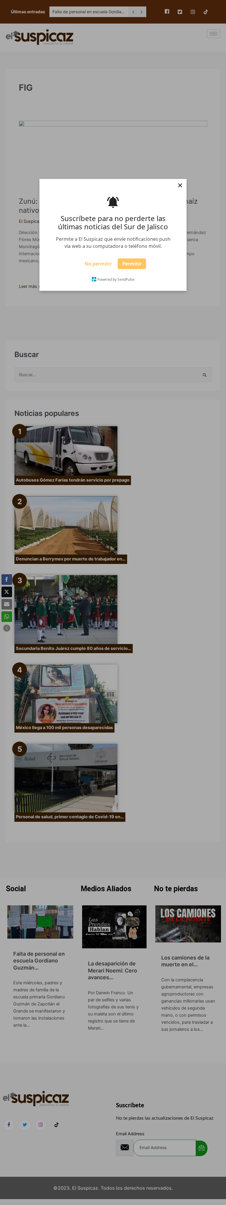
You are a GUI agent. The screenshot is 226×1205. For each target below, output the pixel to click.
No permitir (98, 266)
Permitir (132, 266)
